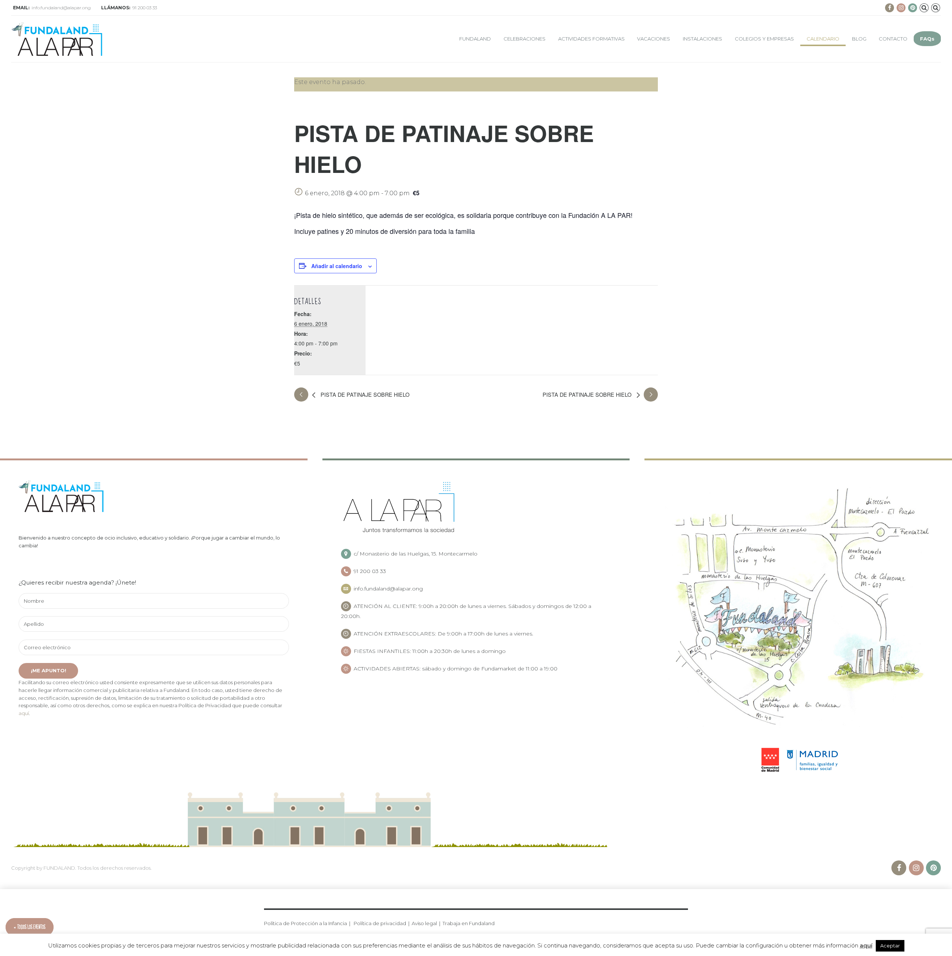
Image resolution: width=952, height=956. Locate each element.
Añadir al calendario (336, 266)
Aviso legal (424, 923)
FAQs (927, 39)
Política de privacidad (380, 923)
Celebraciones (525, 39)
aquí (24, 713)
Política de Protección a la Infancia (305, 923)
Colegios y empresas (764, 39)
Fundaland (475, 39)
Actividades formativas (591, 39)
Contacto (893, 39)
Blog (859, 39)
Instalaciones (702, 39)
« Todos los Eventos (29, 927)
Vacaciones (653, 39)
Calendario (823, 39)
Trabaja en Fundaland (469, 923)
